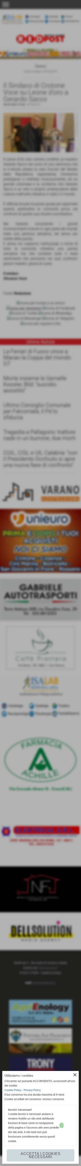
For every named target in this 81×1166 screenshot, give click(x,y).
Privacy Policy (32, 1090)
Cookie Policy (12, 1090)
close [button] (75, 1075)
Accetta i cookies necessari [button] (41, 1155)
